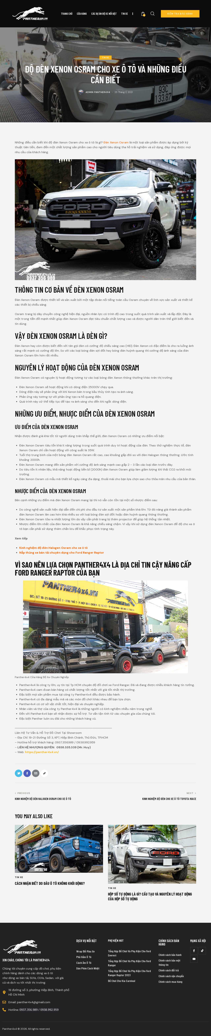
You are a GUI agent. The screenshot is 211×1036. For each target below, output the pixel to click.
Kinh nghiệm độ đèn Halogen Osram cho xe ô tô (53, 548)
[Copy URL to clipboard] (44, 773)
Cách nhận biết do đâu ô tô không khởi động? (50, 883)
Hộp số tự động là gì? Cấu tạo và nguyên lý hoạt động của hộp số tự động (150, 896)
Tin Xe (105, 57)
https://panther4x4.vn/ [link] (42, 752)
